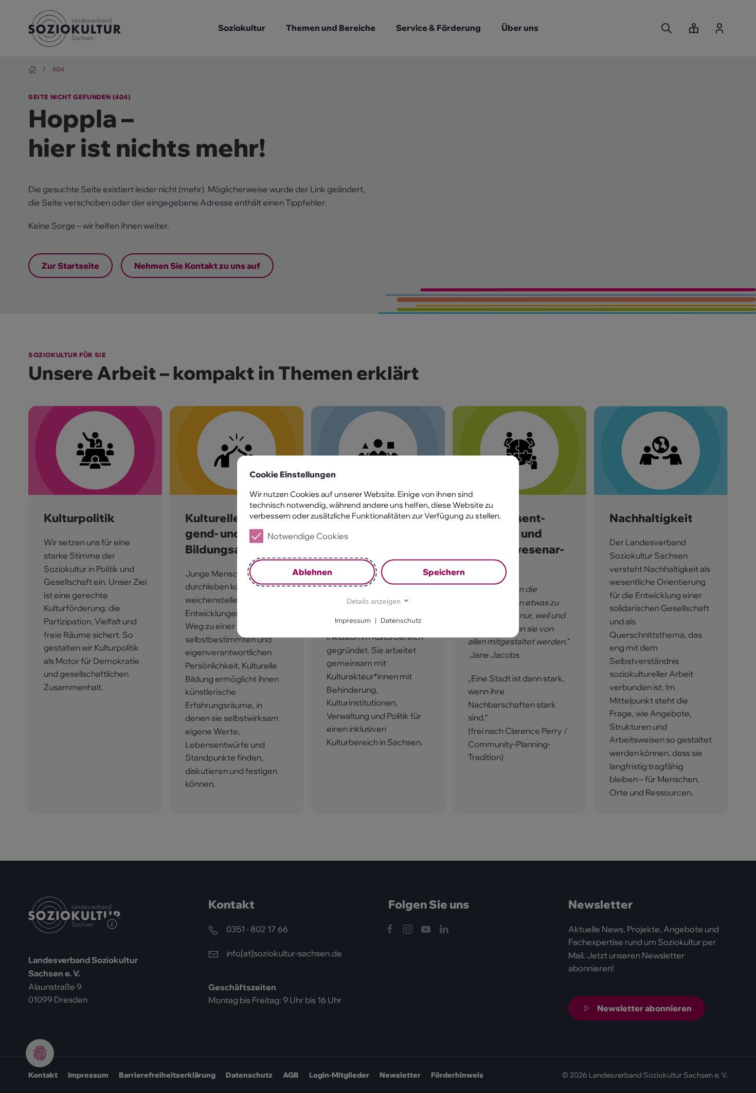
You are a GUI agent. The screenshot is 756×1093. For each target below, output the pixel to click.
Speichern (444, 572)
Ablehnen (312, 572)
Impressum (353, 620)
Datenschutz (401, 620)
